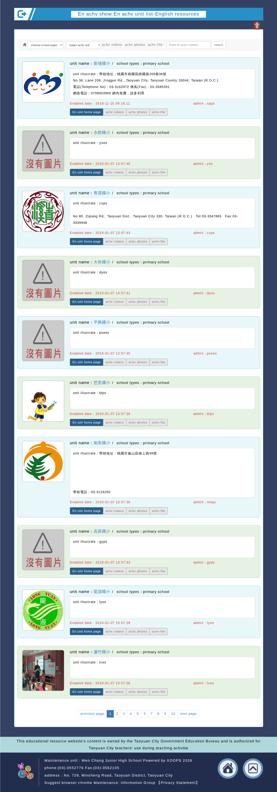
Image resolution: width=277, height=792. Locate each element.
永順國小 (101, 132)
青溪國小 (101, 193)
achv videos (112, 45)
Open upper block (256, 25)
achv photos (135, 45)
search (218, 45)
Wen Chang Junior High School (111, 760)
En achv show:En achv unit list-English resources (138, 14)
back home (228, 768)
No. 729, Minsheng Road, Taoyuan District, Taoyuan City (118, 775)
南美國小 (101, 443)
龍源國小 (101, 591)
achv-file (155, 45)
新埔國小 (101, 63)
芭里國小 (101, 382)
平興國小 (101, 322)
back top (253, 768)
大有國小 (101, 262)
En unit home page (86, 112)
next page (188, 714)
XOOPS (174, 760)
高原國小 (101, 531)
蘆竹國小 (101, 652)
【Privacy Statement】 (178, 783)
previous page (92, 714)
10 (173, 714)
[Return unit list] (25, 45)
